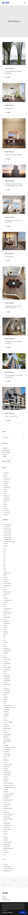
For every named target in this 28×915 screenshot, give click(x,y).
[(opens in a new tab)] (14, 53)
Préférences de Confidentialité (7, 912)
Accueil (4, 896)
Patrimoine (4, 898)
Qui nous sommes (6, 899)
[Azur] (6, 3)
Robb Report (9, 68)
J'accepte (22, 912)
